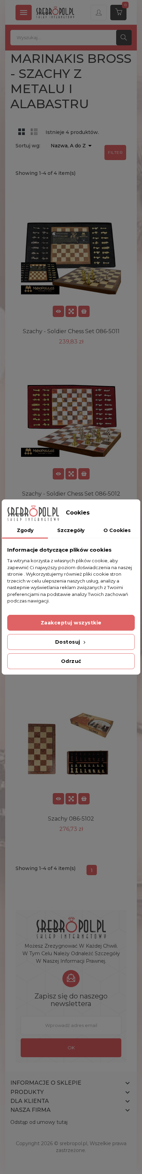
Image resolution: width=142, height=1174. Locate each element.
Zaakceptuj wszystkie (71, 623)
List (34, 131)
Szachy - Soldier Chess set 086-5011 (71, 331)
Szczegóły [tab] (70, 530)
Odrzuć (71, 661)
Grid (21, 131)
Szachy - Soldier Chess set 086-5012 (71, 493)
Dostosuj (68, 642)
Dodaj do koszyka (84, 311)
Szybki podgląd (71, 311)
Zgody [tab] (25, 530)
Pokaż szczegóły (58, 311)
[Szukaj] (124, 37)
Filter (115, 152)
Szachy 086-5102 (71, 818)
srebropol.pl (73, 1143)
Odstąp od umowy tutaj (39, 1122)
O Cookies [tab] (117, 530)
